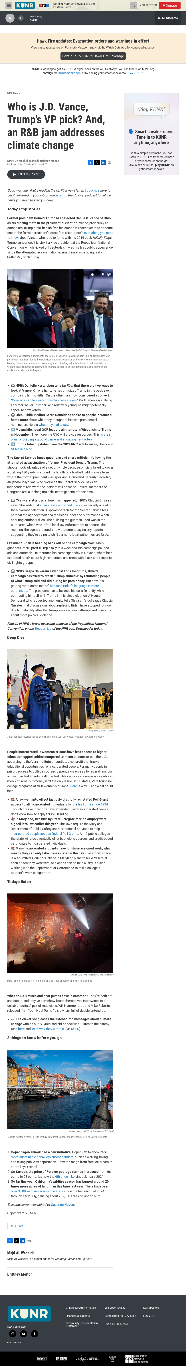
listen (59, 195)
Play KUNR (134, 73)
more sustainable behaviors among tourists (42, 1157)
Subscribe (92, 190)
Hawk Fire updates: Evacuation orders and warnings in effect (93, 41)
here (21, 1029)
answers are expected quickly (61, 505)
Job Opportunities (115, 1307)
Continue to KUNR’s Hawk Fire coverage (93, 56)
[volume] (21, 18)
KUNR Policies (151, 1307)
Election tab (43, 628)
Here (73, 786)
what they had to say (53, 425)
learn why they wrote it (47, 1029)
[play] (10, 18)
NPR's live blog (21, 449)
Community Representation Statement (82, 1324)
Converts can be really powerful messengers (44, 400)
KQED (75, 1029)
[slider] (26, 18)
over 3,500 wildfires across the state (37, 1191)
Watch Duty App (116, 47)
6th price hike (65, 1176)
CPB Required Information (81, 1307)
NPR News (13, 93)
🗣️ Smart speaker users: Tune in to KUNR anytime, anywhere (151, 137)
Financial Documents (78, 1316)
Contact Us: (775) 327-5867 (120, 1316)
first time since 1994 (93, 804)
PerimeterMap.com (77, 47)
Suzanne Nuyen (62, 1204)
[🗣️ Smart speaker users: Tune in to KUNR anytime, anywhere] (151, 108)
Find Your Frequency (116, 1324)
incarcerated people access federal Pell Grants (44, 834)
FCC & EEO (149, 1316)
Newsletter (148, 5)
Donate (171, 5)
